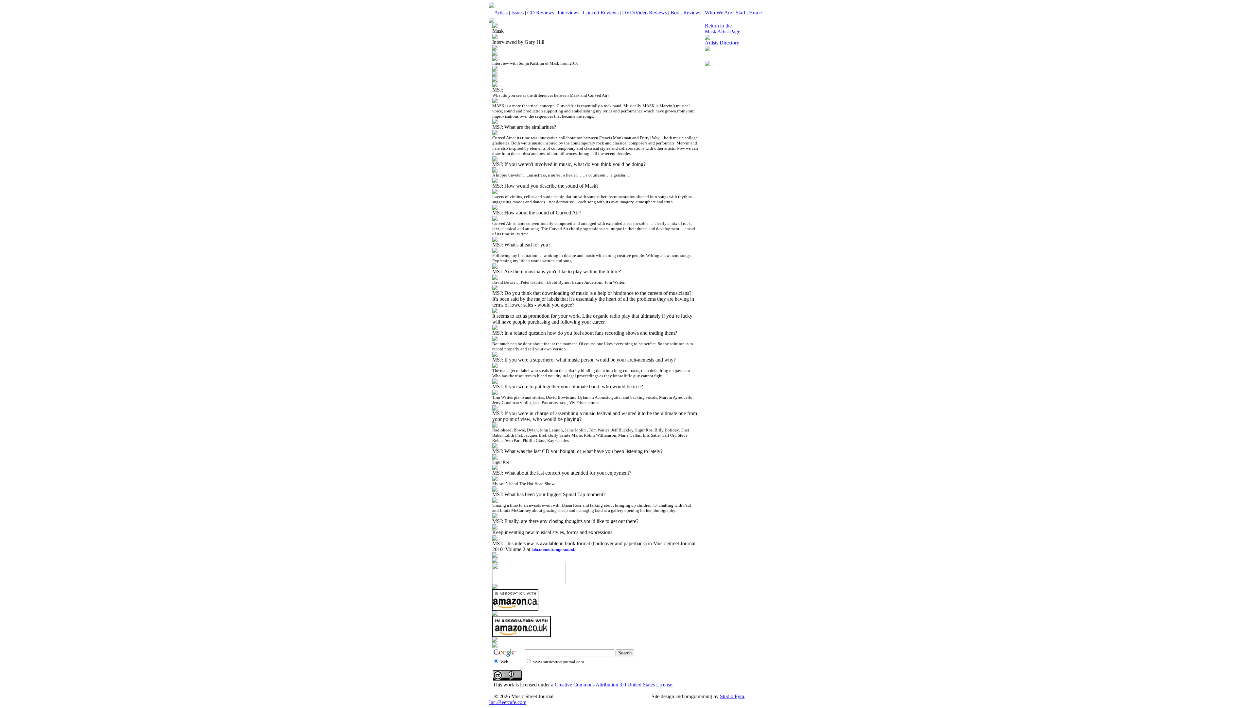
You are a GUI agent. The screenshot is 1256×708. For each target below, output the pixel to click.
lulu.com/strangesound (553, 550)
